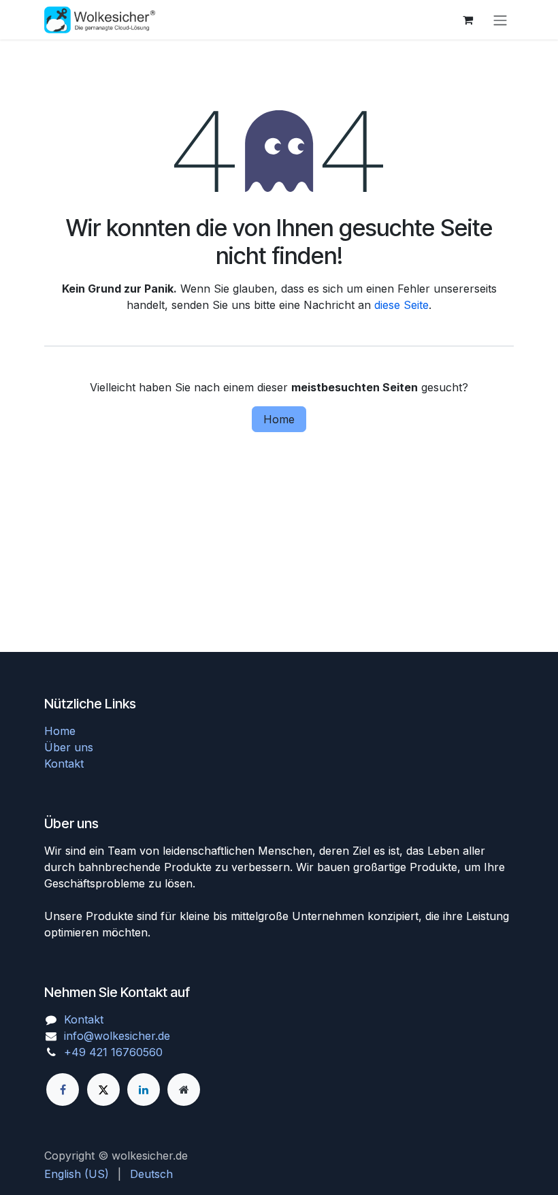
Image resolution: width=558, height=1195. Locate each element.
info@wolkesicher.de (117, 1036)
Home (279, 419)
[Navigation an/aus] (500, 19)
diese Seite (401, 305)
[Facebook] (62, 1089)
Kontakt (64, 763)
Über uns (68, 747)
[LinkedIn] (143, 1089)
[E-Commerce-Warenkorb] (467, 19)
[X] (103, 1089)
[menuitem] (76, 1174)
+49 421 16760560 (113, 1052)
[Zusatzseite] (183, 1089)
